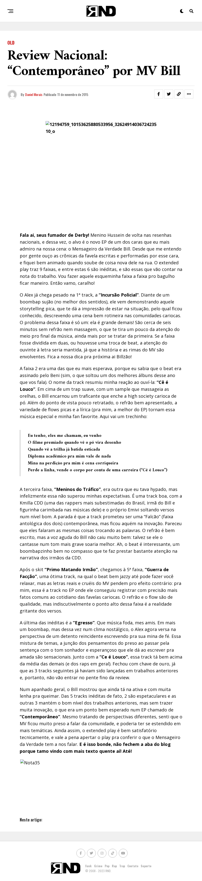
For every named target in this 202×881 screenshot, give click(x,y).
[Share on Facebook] (158, 94)
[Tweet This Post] (168, 94)
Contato (132, 866)
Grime (98, 866)
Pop (107, 866)
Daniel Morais (33, 94)
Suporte (146, 866)
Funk (88, 866)
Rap (114, 866)
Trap (122, 866)
